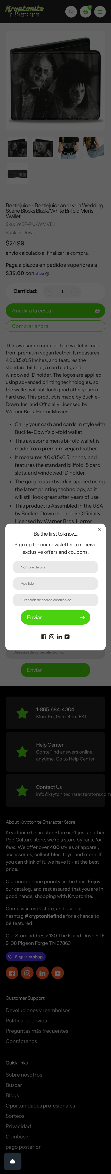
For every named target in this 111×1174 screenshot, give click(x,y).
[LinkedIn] (59, 636)
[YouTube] (67, 636)
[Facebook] (43, 636)
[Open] (12, 1161)
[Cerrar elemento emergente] (99, 529)
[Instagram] (51, 636)
